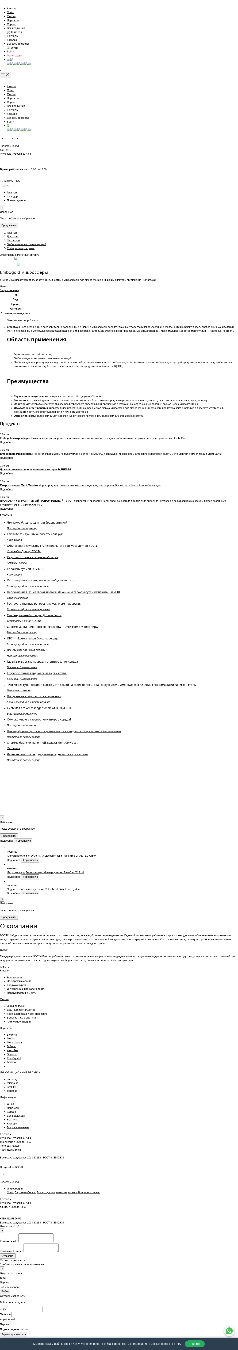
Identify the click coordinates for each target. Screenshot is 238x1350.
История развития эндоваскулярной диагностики (41, 580)
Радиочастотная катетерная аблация (32, 557)
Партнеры (13, 20)
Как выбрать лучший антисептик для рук (35, 534)
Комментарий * (9, 1241)
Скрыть (4, 966)
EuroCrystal (14, 1058)
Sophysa (12, 1054)
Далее (3, 949)
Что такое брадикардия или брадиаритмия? (37, 522)
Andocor (12, 1062)
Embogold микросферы (20, 248)
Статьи (11, 16)
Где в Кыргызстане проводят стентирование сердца (42, 661)
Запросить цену (9, 290)
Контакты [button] (16, 31)
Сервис (11, 24)
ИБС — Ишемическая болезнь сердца (32, 638)
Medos (11, 1038)
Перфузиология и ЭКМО (21, 992)
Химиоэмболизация (19, 1021)
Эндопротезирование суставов (25, 889)
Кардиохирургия (16, 984)
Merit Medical (14, 1042)
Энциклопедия (16, 1005)
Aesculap (12, 1050)
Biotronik (12, 1034)
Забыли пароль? (10, 1287)
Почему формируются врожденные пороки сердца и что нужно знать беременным (64, 731)
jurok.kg (11, 1086)
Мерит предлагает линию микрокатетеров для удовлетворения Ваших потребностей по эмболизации (99, 485)
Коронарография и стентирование (27, 1013)
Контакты (12, 35)
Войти (10, 51)
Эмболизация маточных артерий (26, 244)
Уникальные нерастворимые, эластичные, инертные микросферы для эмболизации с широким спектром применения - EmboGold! (109, 438)
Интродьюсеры (16, 872)
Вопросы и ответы (18, 43)
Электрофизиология (19, 980)
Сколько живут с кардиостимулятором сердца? (39, 719)
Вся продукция (16, 27)
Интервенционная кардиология (25, 988)
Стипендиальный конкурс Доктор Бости (34, 615)
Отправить (7, 1255)
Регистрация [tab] (14, 1273)
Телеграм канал (9, 1145)
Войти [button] (14, 47)
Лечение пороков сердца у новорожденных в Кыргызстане (47, 754)
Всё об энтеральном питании (27, 650)
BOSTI (19, 1167)
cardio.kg (12, 1079)
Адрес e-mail (7, 1319)
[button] (10, 59)
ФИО (3, 1309)
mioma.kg (12, 1082)
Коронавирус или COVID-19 (25, 569)
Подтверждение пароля (14, 1329)
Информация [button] (15, 1188)
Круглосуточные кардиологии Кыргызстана (37, 673)
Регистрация (14, 55)
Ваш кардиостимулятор (21, 1009)
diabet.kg (12, 1090)
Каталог (11, 8)
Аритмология (14, 977)
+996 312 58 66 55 (10, 181)
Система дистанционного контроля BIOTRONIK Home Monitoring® (52, 627)
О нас (10, 12)
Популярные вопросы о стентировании (34, 696)
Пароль (4, 1282)
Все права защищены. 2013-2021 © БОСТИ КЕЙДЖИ (32, 1222)
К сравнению (23, 840)
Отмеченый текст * (11, 1251)
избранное (28, 218)
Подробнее (6, 442)
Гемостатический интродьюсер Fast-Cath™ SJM (55, 872)
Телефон (5, 1314)
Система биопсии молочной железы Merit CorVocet (42, 743)
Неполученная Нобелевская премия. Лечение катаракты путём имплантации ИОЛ (63, 592)
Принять (194, 1343)
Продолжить (8, 225)
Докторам (12, 236)
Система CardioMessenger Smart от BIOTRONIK (39, 708)
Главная (12, 192)
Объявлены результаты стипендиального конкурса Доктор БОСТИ (52, 546)
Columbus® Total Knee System (62, 889)
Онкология (13, 240)
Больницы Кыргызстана (21, 1017)
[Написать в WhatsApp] (229, 1331)
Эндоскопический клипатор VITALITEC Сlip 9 (69, 855)
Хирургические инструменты (24, 855)
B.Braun (11, 1046)
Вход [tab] (3, 1273)
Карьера (12, 39)
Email (3, 1277)
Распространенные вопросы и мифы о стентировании (44, 603)
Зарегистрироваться (13, 1334)
